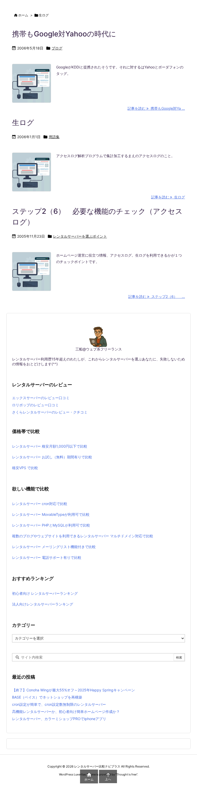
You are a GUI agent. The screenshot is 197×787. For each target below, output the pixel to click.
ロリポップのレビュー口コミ (35, 405)
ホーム (23, 15)
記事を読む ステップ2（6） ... (156, 296)
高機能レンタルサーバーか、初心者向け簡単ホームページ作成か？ (66, 711)
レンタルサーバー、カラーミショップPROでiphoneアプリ (59, 719)
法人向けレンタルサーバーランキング (42, 604)
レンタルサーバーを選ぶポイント (80, 236)
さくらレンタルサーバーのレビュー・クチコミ (49, 412)
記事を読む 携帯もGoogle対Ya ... (156, 108)
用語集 (54, 137)
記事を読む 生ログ (168, 197)
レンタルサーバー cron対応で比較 (39, 503)
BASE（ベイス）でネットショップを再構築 (47, 697)
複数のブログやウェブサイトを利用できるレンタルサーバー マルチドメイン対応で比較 (82, 536)
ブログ (57, 48)
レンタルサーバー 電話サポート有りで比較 (46, 557)
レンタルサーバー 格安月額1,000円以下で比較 (49, 446)
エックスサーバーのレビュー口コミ (41, 398)
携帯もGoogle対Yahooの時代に (64, 33)
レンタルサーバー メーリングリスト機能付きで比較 (54, 546)
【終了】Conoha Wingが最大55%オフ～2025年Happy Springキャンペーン (73, 690)
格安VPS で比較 (25, 468)
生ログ (23, 122)
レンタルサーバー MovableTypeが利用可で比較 (51, 514)
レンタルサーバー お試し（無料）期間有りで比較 (52, 457)
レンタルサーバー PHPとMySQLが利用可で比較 (51, 525)
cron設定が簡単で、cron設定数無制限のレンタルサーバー (59, 704)
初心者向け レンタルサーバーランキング (45, 593)
